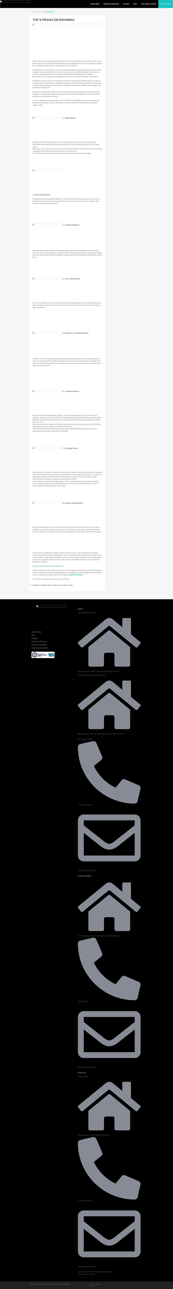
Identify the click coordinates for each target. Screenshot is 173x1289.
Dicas (39, 12)
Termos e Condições (39, 645)
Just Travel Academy (148, 4)
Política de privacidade (39, 648)
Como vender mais (54, 585)
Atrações (44, 585)
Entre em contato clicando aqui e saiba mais (48, 566)
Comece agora (165, 4)
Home (34, 12)
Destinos (65, 585)
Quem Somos (94, 4)
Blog (135, 4)
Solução (126, 4)
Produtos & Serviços (111, 4)
